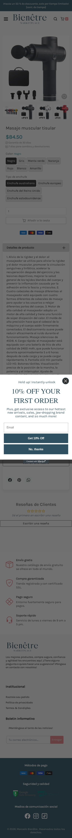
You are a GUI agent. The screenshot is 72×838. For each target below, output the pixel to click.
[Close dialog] (65, 381)
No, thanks (36, 449)
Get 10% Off (36, 438)
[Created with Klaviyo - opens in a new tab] (36, 461)
